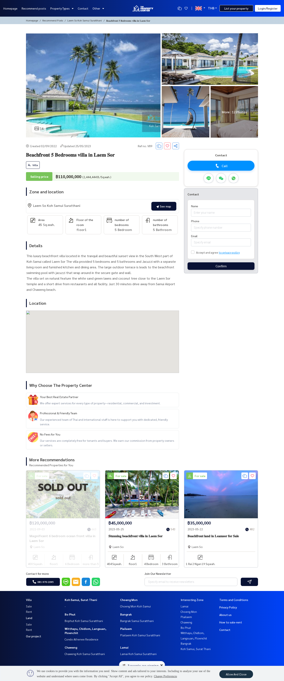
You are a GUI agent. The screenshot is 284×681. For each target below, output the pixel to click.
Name (194, 206)
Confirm (221, 266)
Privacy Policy (228, 607)
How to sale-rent (230, 622)
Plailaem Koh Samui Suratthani (140, 635)
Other (96, 8)
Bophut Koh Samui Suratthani (84, 621)
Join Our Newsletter (157, 573)
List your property (236, 8)
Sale (29, 606)
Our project (33, 636)
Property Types (60, 8)
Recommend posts (34, 8)
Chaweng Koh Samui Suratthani (85, 654)
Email (194, 236)
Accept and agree (207, 252)
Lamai (124, 647)
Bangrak (126, 614)
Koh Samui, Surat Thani (81, 600)
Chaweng (71, 647)
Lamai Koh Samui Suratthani (138, 654)
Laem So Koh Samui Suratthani (84, 20)
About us (225, 615)
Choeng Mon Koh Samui (135, 606)
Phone (195, 221)
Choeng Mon (129, 600)
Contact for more (37, 573)
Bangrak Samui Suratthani (137, 621)
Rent (29, 611)
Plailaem (126, 628)
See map (165, 206)
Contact (83, 8)
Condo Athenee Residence (81, 639)
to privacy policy (229, 252)
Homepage (10, 8)
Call (225, 166)
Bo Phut (70, 614)
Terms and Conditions (233, 600)
